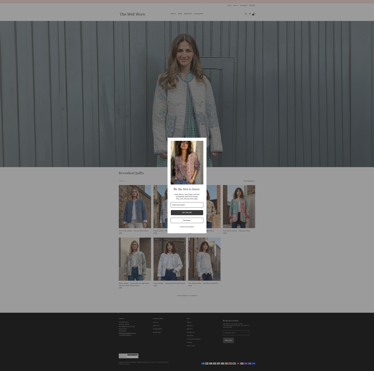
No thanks (187, 220)
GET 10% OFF (187, 213)
